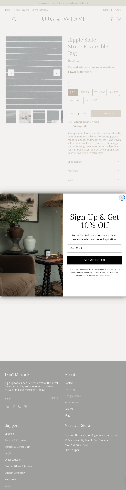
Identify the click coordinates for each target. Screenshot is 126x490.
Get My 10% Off (94, 260)
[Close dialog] (122, 197)
